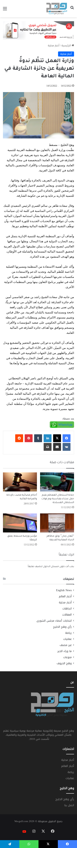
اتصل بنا (69, 805)
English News (64, 590)
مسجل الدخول (51, 566)
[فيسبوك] (66, 438)
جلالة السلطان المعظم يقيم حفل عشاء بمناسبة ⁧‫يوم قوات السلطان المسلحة (57, 499)
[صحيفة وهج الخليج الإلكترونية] (56, 9)
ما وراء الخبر (64, 651)
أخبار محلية (53, 45)
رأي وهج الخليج (62, 627)
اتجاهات (67, 608)
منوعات (67, 657)
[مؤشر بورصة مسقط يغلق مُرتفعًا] (20, 522)
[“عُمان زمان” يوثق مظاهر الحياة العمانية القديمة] (57, 522)
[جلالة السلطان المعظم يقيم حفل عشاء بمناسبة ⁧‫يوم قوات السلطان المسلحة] (57, 481)
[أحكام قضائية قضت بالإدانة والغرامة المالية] (20, 481)
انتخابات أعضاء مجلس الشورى (54, 621)
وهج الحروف (64, 663)
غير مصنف (66, 645)
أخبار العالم (65, 596)
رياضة (68, 633)
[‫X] (57, 438)
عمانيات (67, 639)
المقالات (67, 615)
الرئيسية (66, 45)
